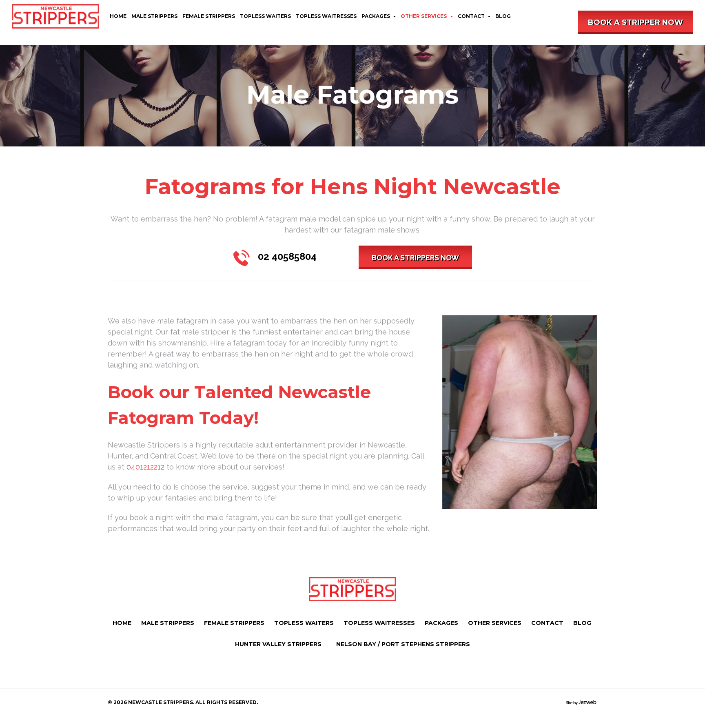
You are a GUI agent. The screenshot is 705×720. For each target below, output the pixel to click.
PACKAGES (375, 16)
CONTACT (471, 16)
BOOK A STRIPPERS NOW (415, 257)
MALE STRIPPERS (154, 16)
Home (118, 16)
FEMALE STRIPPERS (208, 16)
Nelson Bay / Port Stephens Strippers (403, 644)
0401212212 (145, 467)
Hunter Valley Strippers (278, 644)
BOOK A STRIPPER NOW (635, 22)
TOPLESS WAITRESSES (326, 16)
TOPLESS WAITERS (265, 16)
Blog (503, 16)
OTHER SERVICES (424, 16)
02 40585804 (287, 256)
